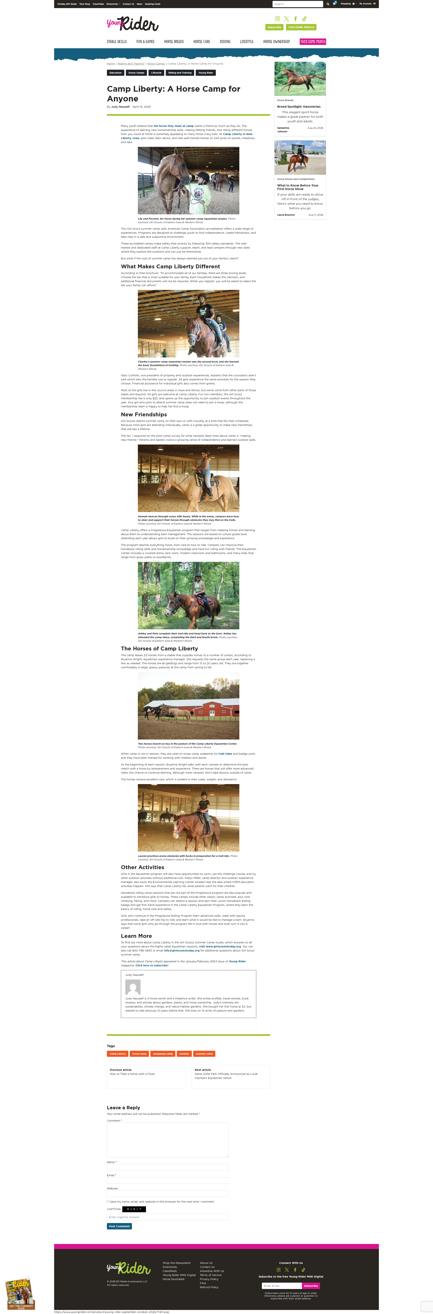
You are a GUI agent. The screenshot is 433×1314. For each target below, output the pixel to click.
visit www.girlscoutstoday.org (220, 946)
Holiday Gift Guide (67, 4)
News (139, 4)
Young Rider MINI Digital (179, 1275)
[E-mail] (127, 1017)
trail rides (225, 753)
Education (116, 72)
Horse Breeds (174, 41)
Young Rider (205, 72)
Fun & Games (145, 41)
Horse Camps (156, 63)
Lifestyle (247, 41)
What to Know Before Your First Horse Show (297, 187)
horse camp (139, 1053)
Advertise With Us (212, 1270)
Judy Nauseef (120, 106)
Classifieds (98, 4)
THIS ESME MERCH (301, 27)
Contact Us (128, 4)
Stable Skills (117, 41)
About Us (206, 1262)
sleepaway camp (163, 1053)
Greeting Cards (152, 4)
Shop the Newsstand (176, 1262)
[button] (348, 4)
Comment (114, 1120)
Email (111, 1175)
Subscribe (274, 27)
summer (184, 1053)
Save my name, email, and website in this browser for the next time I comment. (162, 1201)
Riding (225, 41)
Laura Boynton (286, 214)
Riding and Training (131, 63)
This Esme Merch (313, 41)
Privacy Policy (209, 1279)
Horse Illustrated (173, 1279)
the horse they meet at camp (174, 125)
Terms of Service (211, 1275)
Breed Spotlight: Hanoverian (299, 106)
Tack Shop (84, 4)
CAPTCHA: (114, 1209)
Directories (170, 1266)
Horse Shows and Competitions (296, 179)
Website (112, 1188)
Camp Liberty (118, 1053)
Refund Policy (209, 1287)
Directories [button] (113, 4)
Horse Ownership (276, 41)
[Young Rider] (133, 23)
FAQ (203, 1283)
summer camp (204, 1053)
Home (111, 63)
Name (112, 1162)
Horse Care (201, 41)
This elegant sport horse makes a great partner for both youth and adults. (300, 117)
